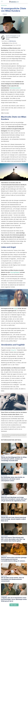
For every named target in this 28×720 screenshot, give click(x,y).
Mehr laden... (14, 605)
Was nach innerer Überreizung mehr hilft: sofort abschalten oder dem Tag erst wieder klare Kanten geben (13, 539)
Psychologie (4, 475)
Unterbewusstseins (15, 88)
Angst (15, 308)
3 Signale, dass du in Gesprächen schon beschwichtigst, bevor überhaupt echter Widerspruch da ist (14, 599)
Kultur (2, 455)
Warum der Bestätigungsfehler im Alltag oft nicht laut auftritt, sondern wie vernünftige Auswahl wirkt (14, 458)
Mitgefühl (13, 350)
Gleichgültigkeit (14, 272)
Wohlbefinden (4, 5)
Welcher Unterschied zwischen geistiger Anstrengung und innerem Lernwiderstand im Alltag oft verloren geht (14, 559)
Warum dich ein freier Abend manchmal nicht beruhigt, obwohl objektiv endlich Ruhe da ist (13, 519)
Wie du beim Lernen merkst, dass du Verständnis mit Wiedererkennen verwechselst (12, 579)
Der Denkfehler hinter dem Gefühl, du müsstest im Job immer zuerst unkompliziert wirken (13, 478)
